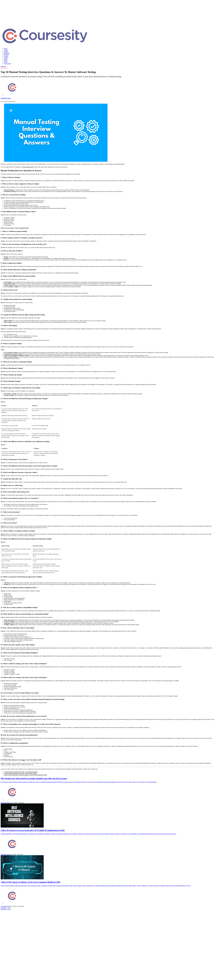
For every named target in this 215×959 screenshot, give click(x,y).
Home (5, 48)
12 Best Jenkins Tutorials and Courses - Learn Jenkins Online (20, 773)
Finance (6, 56)
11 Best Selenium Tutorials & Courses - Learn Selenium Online (21, 772)
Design (6, 51)
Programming (4, 68)
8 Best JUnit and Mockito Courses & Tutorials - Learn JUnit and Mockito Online (25, 775)
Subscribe (3, 66)
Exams (6, 59)
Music (5, 60)
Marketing (6, 53)
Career (6, 62)
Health (6, 57)
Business (6, 54)
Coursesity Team (5, 98)
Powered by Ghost (6, 909)
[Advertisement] (107, 12)
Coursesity (3, 907)
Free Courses (7, 63)
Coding (6, 50)
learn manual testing (28, 167)
